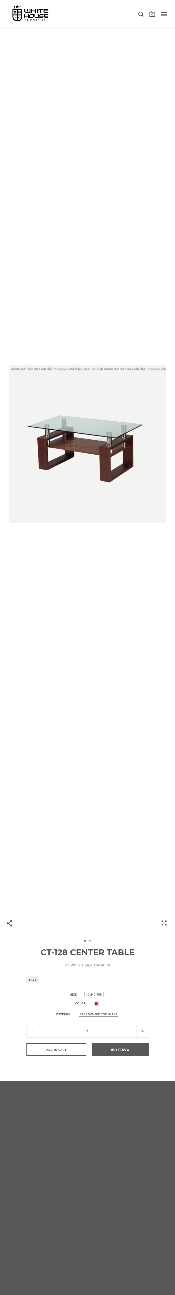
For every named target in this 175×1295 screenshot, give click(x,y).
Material (63, 1014)
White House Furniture (90, 965)
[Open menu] (164, 14)
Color (80, 1003)
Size (73, 994)
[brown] (96, 1003)
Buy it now (120, 1049)
